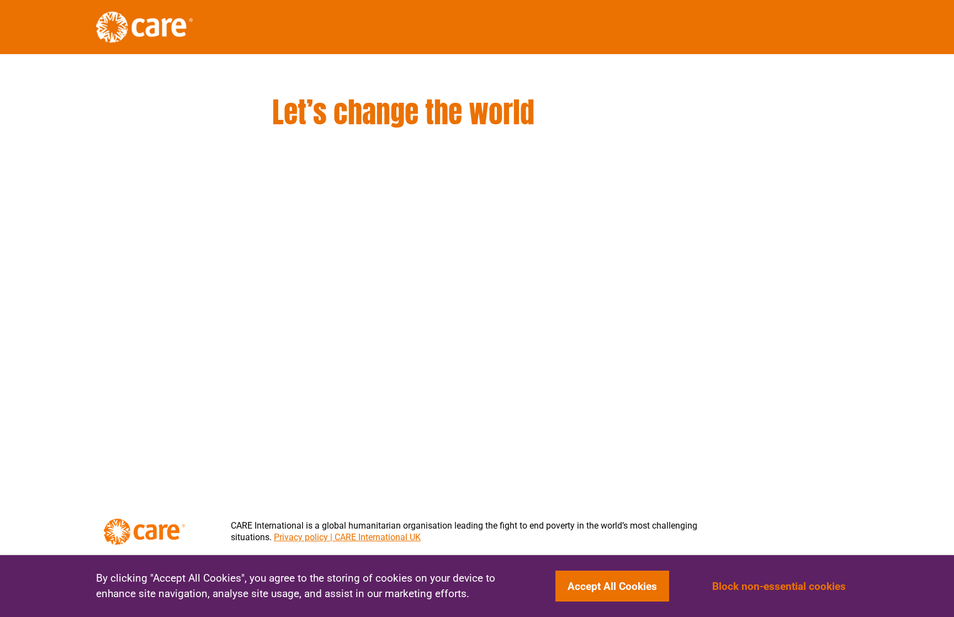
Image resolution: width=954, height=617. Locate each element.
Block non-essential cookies (779, 586)
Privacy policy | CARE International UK (347, 537)
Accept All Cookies (612, 586)
